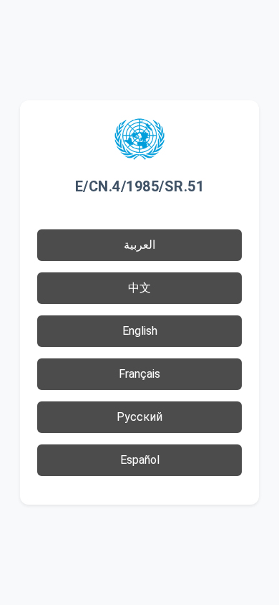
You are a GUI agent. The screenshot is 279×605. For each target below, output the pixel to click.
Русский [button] (139, 417)
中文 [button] (139, 288)
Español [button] (140, 460)
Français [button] (139, 374)
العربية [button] (139, 245)
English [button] (139, 331)
